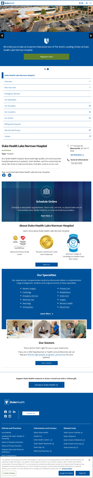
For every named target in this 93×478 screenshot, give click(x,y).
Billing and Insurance (13, 124)
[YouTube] (10, 416)
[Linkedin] (14, 412)
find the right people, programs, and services (47, 354)
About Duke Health (41, 432)
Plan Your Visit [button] (10, 87)
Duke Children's (70, 436)
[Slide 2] (48, 69)
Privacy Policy (67, 469)
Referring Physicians (41, 451)
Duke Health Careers (42, 440)
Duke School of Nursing (73, 444)
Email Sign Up (39, 447)
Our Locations (10, 112)
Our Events (9, 118)
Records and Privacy (12, 130)
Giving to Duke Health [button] (45, 384)
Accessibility (6, 432)
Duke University (70, 447)
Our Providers (10, 106)
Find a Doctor (47, 363)
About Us (46, 264)
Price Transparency (9, 455)
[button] (81, 3)
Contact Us (31, 413)
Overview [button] (8, 81)
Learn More (45, 313)
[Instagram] (10, 412)
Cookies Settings (9, 473)
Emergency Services (12, 94)
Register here (39, 56)
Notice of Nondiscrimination (12, 442)
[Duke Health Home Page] (15, 402)
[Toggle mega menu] (86, 3)
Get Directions (76, 155)
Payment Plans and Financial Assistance (12, 450)
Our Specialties (10, 100)
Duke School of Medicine (73, 440)
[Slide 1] (45, 69)
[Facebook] (6, 412)
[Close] (89, 460)
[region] (46, 467)
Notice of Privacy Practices (12, 446)
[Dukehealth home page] (11, 3)
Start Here (45, 216)
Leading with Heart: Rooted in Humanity (13, 437)
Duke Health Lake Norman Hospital (20, 75)
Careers (7, 136)
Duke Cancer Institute (72, 432)
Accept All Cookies (66, 473)
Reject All (82, 473)
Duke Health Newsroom (43, 443)
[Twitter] (6, 416)
